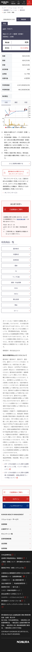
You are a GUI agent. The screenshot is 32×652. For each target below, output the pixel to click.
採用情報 (4, 548)
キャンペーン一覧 (7, 534)
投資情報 (4, 524)
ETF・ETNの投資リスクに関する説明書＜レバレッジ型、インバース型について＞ (17, 466)
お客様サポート (6, 529)
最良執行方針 (5, 587)
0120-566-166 (21, 219)
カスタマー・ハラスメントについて (12, 597)
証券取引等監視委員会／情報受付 (12, 558)
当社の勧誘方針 (6, 583)
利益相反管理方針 (19, 583)
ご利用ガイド (5, 580)
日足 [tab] (6, 102)
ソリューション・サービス (9, 519)
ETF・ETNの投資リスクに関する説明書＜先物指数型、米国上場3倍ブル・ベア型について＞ (16, 475)
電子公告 (15, 587)
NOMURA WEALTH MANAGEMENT (12, 514)
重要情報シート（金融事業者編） (12, 576)
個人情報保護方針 (18, 580)
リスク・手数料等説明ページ (10, 590)
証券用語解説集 (6, 539)
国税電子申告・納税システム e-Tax (12, 568)
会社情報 (4, 543)
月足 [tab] (25, 102)
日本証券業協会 (6, 555)
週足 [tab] (16, 102)
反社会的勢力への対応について (11, 594)
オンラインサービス (11, 192)
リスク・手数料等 (13, 2)
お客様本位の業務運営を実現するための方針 (15, 573)
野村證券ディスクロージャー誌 (11, 601)
